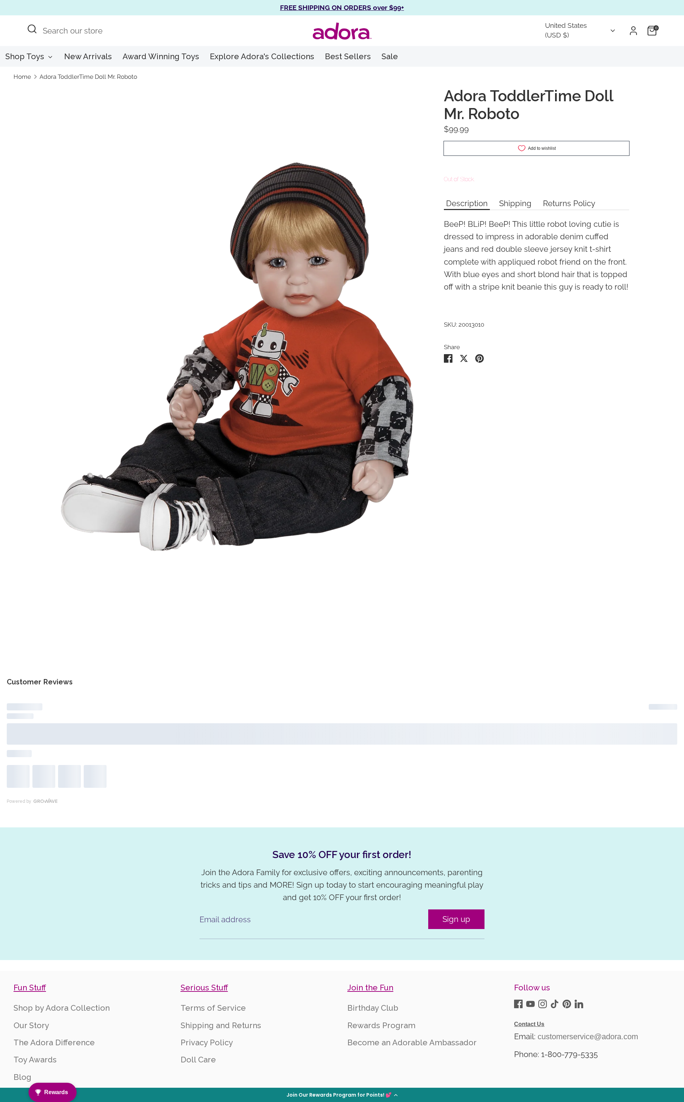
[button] (342, 1095)
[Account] (633, 31)
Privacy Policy (207, 1076)
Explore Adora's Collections (262, 56)
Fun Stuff (30, 1021)
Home (22, 76)
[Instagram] (542, 1037)
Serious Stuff (204, 1021)
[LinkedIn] (579, 1037)
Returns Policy (569, 211)
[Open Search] (32, 29)
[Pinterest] (567, 1037)
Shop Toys (25, 56)
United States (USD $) (566, 30)
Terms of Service (213, 1041)
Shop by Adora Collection (62, 1041)
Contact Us (529, 1058)
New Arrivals (88, 56)
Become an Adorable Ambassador (412, 1076)
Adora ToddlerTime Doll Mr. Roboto (88, 76)
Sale (390, 56)
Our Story (31, 1058)
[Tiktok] (554, 1037)
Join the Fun (370, 1021)
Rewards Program (381, 1058)
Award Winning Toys (161, 56)
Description (467, 211)
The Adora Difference (54, 1076)
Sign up (456, 952)
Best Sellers (348, 56)
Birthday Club (372, 1041)
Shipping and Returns (221, 1058)
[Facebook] (518, 1037)
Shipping (515, 211)
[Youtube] (530, 1037)
